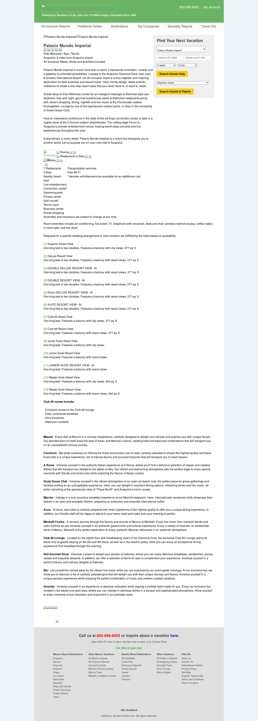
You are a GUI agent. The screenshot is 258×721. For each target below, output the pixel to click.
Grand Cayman (129, 668)
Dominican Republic (132, 665)
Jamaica (126, 675)
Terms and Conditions (193, 679)
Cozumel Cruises (97, 665)
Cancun (57, 661)
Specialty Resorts (179, 26)
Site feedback (129, 710)
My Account (212, 7)
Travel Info (208, 26)
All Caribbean (128, 658)
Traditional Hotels (89, 26)
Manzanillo (58, 679)
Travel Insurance (190, 682)
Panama (126, 679)
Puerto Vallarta (60, 693)
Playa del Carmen (62, 686)
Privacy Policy (189, 668)
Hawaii (125, 672)
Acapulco (58, 658)
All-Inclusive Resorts (55, 26)
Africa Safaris (164, 672)
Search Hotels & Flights (175, 91)
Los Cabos (58, 675)
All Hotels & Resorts (167, 658)
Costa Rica (127, 661)
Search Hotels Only (172, 73)
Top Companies (147, 26)
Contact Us (187, 661)
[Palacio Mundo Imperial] (92, 37)
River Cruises (163, 668)
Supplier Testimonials (192, 675)
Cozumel (57, 665)
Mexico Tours (95, 672)
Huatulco (57, 668)
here (174, 635)
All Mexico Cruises (98, 658)
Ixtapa (56, 672)
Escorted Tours (164, 665)
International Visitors (192, 665)
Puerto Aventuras (62, 689)
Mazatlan (57, 682)
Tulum (56, 696)
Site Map (186, 672)
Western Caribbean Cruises (102, 675)
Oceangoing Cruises (167, 661)
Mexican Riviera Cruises (100, 668)
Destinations (118, 26)
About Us (186, 658)
